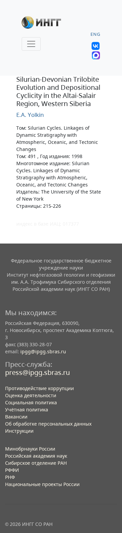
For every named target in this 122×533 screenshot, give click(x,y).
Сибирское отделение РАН (36, 463)
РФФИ (12, 470)
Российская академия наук (36, 456)
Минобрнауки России (30, 449)
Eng (95, 34)
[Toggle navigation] (31, 44)
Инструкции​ (19, 431)
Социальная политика (31, 402)
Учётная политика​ (26, 409)
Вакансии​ (16, 416)
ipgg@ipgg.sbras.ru (43, 351)
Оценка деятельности (30, 395)
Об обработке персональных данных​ (48, 424)
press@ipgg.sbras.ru (37, 372)
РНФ (10, 477)
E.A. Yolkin (30, 115)
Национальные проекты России (42, 484)
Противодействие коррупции (39, 388)
